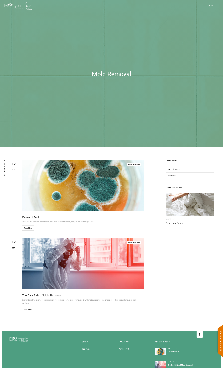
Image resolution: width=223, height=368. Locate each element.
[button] (210, 5)
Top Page (86, 349)
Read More (28, 228)
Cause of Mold (173, 351)
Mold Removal (134, 164)
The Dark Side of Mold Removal (180, 365)
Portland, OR (124, 349)
